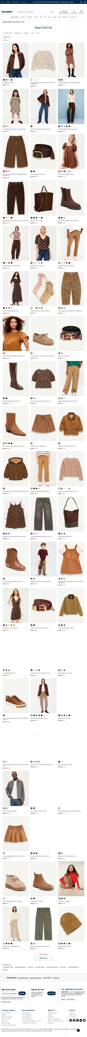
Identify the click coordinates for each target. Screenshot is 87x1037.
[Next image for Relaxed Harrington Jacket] (27, 788)
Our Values (50, 1017)
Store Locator (73, 1015)
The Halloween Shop (73, 967)
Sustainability (65, 1029)
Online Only (63, 967)
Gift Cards (4, 1021)
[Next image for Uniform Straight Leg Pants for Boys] (54, 468)
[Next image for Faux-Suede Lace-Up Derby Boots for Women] (54, 333)
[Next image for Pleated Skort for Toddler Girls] (54, 423)
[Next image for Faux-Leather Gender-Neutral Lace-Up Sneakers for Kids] (27, 695)
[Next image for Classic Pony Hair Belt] (82, 333)
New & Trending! (7, 21)
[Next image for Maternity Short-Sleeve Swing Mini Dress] (54, 742)
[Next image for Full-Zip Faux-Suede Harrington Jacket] (54, 106)
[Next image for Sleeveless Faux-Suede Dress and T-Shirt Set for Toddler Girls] (82, 559)
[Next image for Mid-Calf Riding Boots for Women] (27, 378)
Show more (5, 969)
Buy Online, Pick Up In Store (8, 1025)
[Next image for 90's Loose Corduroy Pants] (82, 742)
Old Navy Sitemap (52, 1012)
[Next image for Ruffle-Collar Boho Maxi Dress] (27, 288)
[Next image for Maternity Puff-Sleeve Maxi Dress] (82, 833)
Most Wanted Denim (20, 967)
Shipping (3, 1015)
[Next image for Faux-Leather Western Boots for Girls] (27, 559)
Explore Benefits (26, 1017)
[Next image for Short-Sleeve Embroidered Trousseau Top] (27, 333)
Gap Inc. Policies (48, 1031)
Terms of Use (57, 1029)
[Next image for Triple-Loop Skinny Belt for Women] (54, 605)
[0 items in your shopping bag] (85, 2)
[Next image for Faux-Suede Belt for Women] (54, 151)
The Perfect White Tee (52, 967)
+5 (44, 715)
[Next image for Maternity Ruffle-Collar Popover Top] (54, 833)
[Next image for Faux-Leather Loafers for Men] (54, 788)
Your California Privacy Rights (45, 1029)
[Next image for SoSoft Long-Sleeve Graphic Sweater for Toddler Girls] (27, 742)
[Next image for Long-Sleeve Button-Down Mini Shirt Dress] (82, 60)
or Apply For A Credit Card (29, 1023)
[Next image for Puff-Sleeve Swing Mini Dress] (82, 151)
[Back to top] (78, 1030)
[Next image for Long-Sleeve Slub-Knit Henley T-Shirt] (54, 650)
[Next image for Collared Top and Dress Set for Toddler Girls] (27, 514)
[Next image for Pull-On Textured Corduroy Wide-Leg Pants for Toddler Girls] (27, 151)
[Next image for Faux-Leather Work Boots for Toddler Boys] (82, 788)
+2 (71, 263)
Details (71, 2)
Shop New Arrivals (8, 967)
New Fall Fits (16, 21)
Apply (63, 999)
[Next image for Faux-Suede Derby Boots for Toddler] (27, 878)
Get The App (72, 1017)
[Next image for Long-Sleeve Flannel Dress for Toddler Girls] (27, 106)
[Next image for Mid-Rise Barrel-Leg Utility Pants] (27, 243)
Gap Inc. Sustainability (54, 1019)
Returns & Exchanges (6, 1017)
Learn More (71, 999)
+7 (71, 126)
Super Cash (51, 1023)
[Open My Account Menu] (81, 2)
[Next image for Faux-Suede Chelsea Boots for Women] (82, 198)
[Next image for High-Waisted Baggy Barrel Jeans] (54, 695)
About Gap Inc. (74, 1029)
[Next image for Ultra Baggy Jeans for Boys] (82, 650)
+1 (71, 171)
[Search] (52, 12)
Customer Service (5, 1012)
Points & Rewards (26, 1015)
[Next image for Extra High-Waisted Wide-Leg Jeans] (82, 106)
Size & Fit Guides (5, 1023)
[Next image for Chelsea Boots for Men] (54, 878)
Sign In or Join (65, 2)
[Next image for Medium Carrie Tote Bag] (54, 198)
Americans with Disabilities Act (9, 1031)
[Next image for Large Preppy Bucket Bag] (82, 514)
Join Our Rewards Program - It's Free (31, 1021)
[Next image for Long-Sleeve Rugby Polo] (27, 650)
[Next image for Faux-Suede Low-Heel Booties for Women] (27, 423)
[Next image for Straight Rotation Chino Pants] (82, 243)
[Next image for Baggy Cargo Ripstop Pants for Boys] (82, 378)
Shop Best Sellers (39, 967)
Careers (50, 1015)
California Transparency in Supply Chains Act (30, 1031)
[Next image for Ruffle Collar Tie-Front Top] (54, 243)
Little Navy (30, 967)
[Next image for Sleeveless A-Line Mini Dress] (27, 605)
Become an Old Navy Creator (55, 1021)
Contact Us (72, 1012)
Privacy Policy (6, 1002)
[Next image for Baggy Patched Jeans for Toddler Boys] (54, 559)
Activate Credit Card (27, 1019)
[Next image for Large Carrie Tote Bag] (82, 878)
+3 (71, 715)
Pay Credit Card (26, 1012)
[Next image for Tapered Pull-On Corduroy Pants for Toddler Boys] (27, 198)
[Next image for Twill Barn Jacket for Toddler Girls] (82, 423)
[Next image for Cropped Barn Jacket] (27, 60)
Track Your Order (5, 1019)
